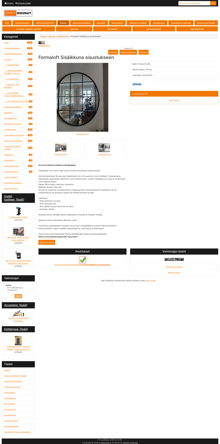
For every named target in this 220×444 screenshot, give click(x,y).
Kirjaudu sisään (24, 3)
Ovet (7, 23)
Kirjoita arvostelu (46, 242)
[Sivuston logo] (38, 13)
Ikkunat (63, 23)
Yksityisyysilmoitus (12, 387)
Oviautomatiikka (22, 23)
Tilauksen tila (9, 409)
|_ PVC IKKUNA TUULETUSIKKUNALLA (18, 94)
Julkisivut (74, 29)
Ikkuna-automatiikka (82, 23)
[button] (215, 432)
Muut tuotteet (174, 272)
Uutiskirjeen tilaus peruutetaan (17, 432)
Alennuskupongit (11, 426)
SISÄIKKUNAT (63, 36)
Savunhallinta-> (18, 118)
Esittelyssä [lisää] (16, 329)
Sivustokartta (10, 415)
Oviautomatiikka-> (18, 48)
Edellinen (113, 52)
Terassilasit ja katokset (181, 23)
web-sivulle (150, 280)
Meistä (7, 370)
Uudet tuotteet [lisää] (14, 198)
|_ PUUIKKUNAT (18, 79)
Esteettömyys (10, 398)
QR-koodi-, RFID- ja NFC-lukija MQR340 (18, 238)
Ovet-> (18, 42)
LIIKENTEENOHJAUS (45, 23)
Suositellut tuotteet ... (13, 183)
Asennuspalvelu (197, 29)
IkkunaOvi (101, 23)
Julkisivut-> (18, 155)
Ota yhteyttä (9, 404)
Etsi (213, 3)
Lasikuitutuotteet (154, 29)
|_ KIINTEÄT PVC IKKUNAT (18, 86)
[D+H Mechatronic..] (18, 287)
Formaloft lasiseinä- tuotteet (28, 29)
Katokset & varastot (138, 23)
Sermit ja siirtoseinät (206, 23)
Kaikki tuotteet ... (11, 188)
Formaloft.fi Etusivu (174, 267)
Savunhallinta (117, 23)
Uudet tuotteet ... (11, 177)
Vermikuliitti (112, 29)
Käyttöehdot (9, 392)
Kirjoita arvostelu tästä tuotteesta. (18, 319)
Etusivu (10, 3)
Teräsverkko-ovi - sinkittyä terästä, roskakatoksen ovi (18, 347)
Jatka (18, 296)
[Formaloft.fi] (18, 290)
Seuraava (144, 52)
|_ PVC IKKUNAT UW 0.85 (18, 101)
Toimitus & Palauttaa (13, 381)
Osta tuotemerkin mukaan (15, 376)
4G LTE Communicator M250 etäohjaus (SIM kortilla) (18, 262)
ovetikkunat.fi (105, 442)
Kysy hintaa (174, 100)
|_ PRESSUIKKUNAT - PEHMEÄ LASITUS (18, 72)
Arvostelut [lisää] (15, 305)
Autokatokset (159, 23)
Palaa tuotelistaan (128, 52)
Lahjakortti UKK (11, 421)
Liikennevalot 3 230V (18, 217)
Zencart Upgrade (130, 442)
